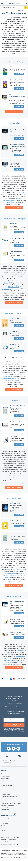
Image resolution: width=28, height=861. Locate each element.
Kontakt (3, 825)
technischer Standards (10, 573)
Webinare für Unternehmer (7, 805)
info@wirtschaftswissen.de (19, 761)
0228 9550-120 (6, 761)
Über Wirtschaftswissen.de (7, 818)
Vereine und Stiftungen (14, 596)
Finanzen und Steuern (6, 773)
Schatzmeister (6, 652)
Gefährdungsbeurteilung (9, 200)
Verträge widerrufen (17, 841)
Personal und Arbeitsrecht (14, 313)
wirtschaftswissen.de (6, 7)
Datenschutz (4, 780)
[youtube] (18, 749)
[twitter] (14, 749)
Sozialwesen (14, 400)
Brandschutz (17, 198)
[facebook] (9, 749)
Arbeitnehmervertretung (14, 62)
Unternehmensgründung (19, 569)
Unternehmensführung (14, 498)
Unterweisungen (9, 202)
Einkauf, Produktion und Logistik (14, 219)
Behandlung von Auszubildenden (11, 378)
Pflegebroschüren (19, 476)
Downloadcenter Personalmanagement (10, 798)
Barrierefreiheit (12, 839)
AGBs (22, 837)
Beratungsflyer (18, 474)
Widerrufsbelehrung (6, 837)
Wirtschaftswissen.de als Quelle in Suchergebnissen (9, 808)
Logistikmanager (6, 289)
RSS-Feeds (3, 830)
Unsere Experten (5, 823)
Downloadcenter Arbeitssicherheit (9, 796)
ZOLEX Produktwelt (13, 287)
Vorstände (21, 650)
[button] (26, 7)
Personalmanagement (6, 776)
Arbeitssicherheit (14, 123)
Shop (2, 827)
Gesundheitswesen (21, 192)
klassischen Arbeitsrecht (17, 380)
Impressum (3, 839)
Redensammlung (8, 660)
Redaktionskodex (5, 821)
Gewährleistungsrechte (6, 844)
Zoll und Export (4, 783)
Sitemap (16, 844)
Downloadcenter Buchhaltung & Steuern (10, 801)
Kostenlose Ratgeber (6, 794)
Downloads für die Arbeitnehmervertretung (11, 803)
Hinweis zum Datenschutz (18, 732)
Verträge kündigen (5, 841)
